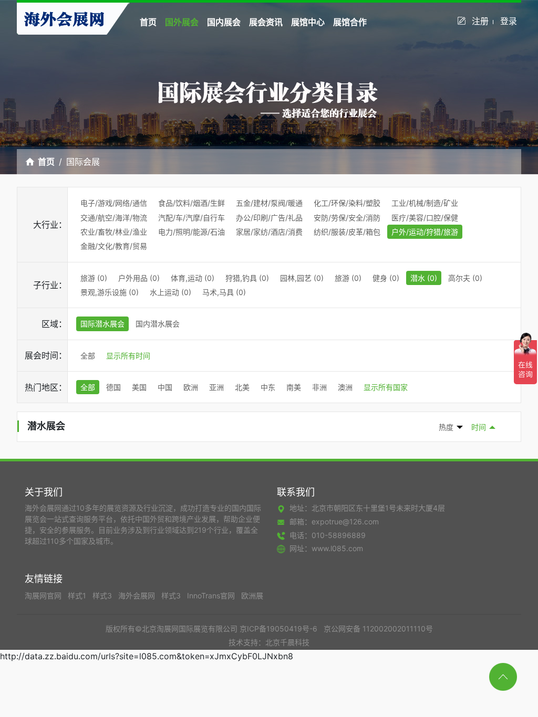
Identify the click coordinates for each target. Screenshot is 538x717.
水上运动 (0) (170, 292)
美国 (139, 387)
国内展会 (224, 22)
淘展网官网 (44, 595)
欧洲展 (252, 595)
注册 (480, 21)
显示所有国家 (386, 387)
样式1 (78, 595)
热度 (446, 427)
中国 (165, 387)
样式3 (103, 595)
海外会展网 (137, 595)
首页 (148, 22)
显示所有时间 (128, 355)
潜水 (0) (423, 277)
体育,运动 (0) (192, 277)
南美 (293, 387)
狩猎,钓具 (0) (247, 277)
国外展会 (182, 22)
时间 (478, 427)
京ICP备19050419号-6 (278, 628)
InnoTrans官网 (212, 595)
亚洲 (216, 387)
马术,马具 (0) (224, 292)
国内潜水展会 (158, 323)
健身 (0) (386, 277)
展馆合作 (350, 22)
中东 (268, 387)
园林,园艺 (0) (302, 277)
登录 (508, 21)
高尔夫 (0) (465, 277)
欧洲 (190, 387)
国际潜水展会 (102, 323)
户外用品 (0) (139, 277)
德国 (113, 387)
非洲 (319, 387)
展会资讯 (266, 22)
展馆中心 (308, 22)
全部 (87, 355)
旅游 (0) (93, 277)
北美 (242, 387)
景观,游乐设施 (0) (109, 292)
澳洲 (345, 387)
